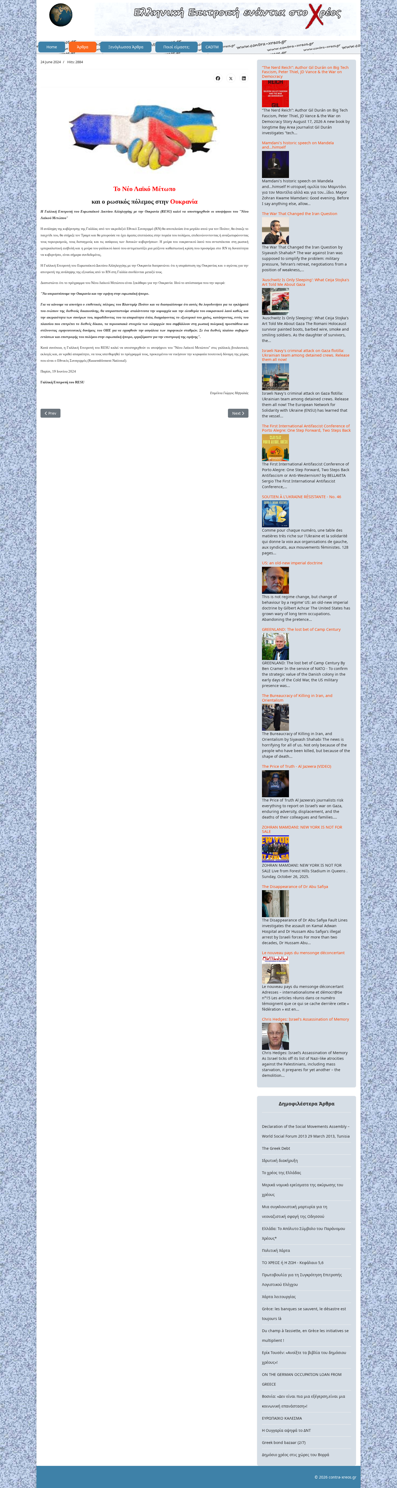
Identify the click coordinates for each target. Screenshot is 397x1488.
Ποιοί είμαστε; (176, 46)
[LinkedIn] (243, 78)
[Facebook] (218, 78)
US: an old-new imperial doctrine (292, 562)
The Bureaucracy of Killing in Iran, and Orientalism (297, 698)
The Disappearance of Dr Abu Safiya (295, 886)
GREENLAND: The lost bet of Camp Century (301, 629)
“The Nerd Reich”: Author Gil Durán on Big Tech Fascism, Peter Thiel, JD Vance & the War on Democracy (305, 72)
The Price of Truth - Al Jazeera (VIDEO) (296, 766)
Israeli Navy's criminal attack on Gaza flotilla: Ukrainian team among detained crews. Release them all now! (305, 355)
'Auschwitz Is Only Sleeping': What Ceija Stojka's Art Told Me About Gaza (305, 282)
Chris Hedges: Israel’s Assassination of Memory (305, 1019)
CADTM (212, 46)
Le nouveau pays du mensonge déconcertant (303, 952)
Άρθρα (82, 46)
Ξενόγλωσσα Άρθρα (125, 46)
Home (51, 46)
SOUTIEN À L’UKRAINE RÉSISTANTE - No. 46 (301, 496)
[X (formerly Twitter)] (230, 78)
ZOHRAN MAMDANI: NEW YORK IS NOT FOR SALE (302, 829)
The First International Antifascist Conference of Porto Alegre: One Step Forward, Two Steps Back (306, 428)
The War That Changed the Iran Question (299, 213)
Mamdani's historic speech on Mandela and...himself (298, 145)
